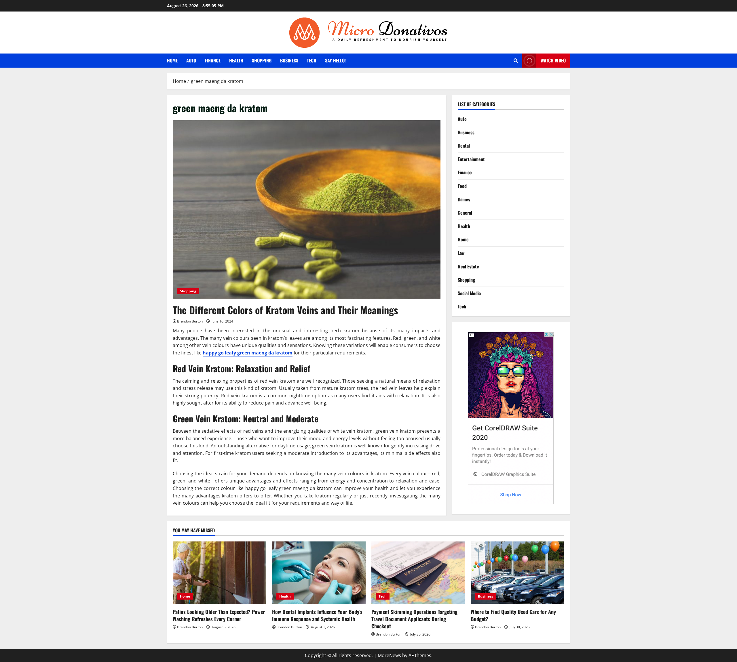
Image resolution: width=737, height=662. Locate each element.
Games (464, 199)
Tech (311, 60)
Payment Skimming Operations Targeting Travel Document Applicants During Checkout (414, 619)
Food (462, 185)
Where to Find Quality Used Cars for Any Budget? (513, 615)
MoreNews (389, 655)
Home (172, 60)
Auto (191, 60)
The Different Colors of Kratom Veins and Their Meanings (285, 309)
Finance (213, 60)
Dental (464, 145)
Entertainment (471, 159)
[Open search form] (516, 60)
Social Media (469, 293)
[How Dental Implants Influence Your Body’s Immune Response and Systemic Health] (319, 572)
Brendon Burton (190, 321)
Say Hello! (335, 60)
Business (289, 60)
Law (461, 252)
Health (236, 60)
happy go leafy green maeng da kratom (247, 353)
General (465, 212)
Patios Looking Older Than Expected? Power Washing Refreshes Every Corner (219, 615)
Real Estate (468, 266)
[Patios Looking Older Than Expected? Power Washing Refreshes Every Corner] (219, 572)
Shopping (261, 60)
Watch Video (553, 60)
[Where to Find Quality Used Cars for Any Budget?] (517, 572)
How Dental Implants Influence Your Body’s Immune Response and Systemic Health (317, 615)
